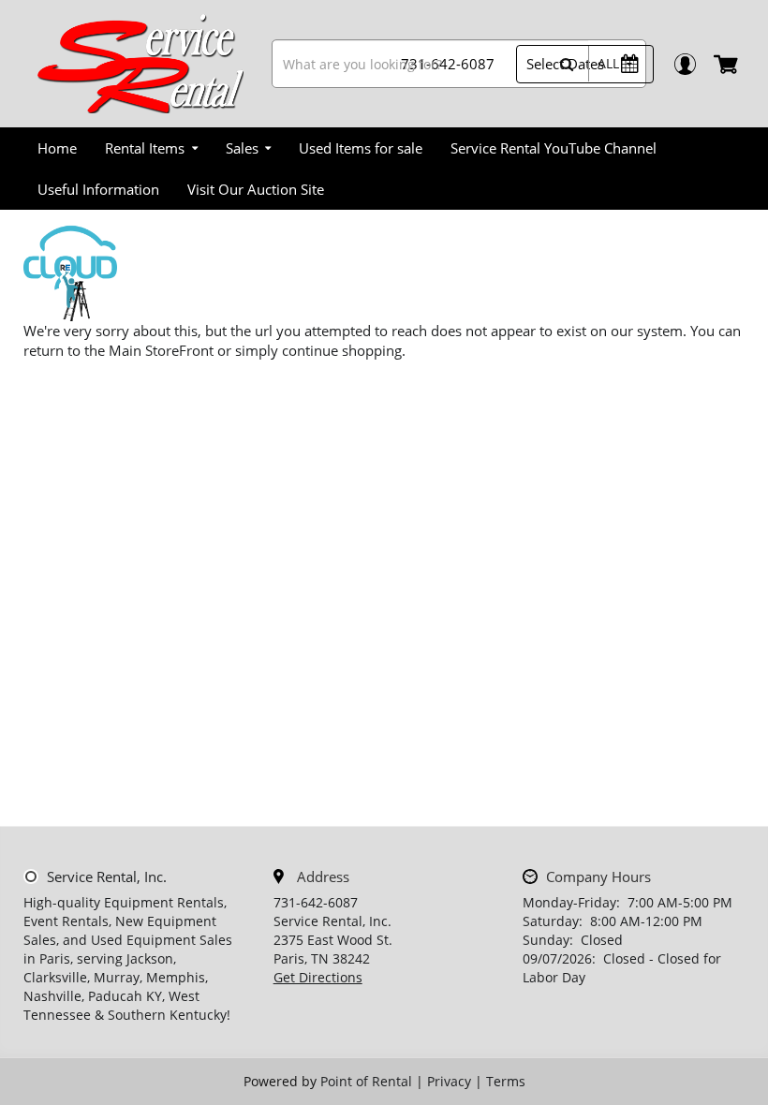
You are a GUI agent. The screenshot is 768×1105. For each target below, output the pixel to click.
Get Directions (317, 977)
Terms (505, 1081)
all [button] (608, 63)
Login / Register (684, 64)
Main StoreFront (161, 350)
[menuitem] (57, 148)
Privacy (449, 1081)
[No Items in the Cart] (727, 63)
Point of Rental (366, 1081)
